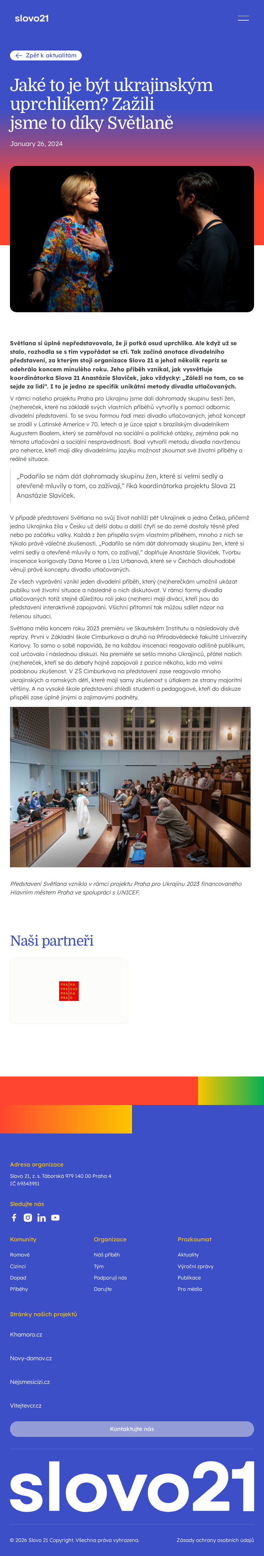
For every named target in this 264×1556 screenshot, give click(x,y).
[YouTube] (55, 1218)
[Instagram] (28, 1218)
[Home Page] (31, 18)
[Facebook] (14, 1218)
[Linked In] (41, 1218)
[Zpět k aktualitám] (46, 55)
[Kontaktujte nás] (132, 1429)
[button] (243, 18)
